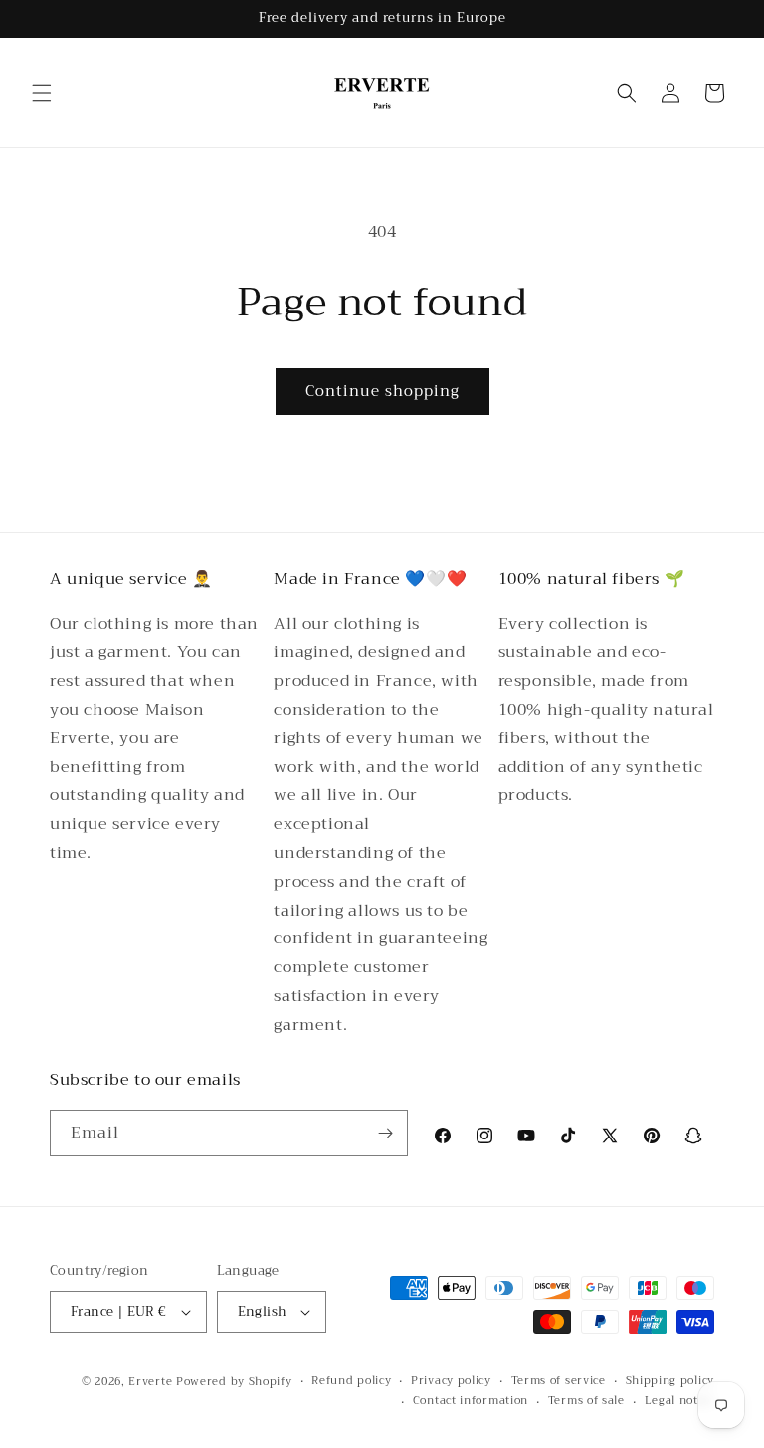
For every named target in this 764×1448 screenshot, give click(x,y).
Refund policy (351, 1381)
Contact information (470, 1401)
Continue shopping (382, 391)
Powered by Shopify (234, 1381)
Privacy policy (451, 1381)
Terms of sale (586, 1401)
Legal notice (679, 1401)
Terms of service (558, 1381)
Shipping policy (670, 1381)
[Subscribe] (385, 1133)
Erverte (150, 1381)
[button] (42, 92)
